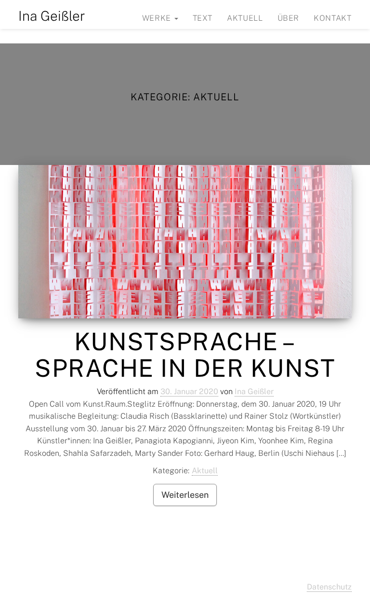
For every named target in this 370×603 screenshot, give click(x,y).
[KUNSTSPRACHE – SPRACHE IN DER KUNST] (184, 241)
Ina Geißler (51, 16)
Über (289, 18)
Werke (157, 18)
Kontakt (332, 18)
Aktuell (245, 18)
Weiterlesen (185, 495)
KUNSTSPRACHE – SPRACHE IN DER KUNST (185, 354)
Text (203, 18)
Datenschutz (329, 586)
